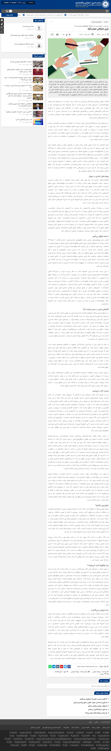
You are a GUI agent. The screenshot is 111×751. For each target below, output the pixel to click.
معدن (65, 745)
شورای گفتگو (87, 742)
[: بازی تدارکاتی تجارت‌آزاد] (52, 34)
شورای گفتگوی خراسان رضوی (72, 742)
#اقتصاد (106, 732)
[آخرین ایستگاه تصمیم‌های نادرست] (23, 46)
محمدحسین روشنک (103, 745)
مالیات (10, 742)
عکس (96, 722)
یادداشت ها (75, 727)
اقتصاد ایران (85, 727)
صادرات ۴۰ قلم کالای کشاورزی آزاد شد (96, 15)
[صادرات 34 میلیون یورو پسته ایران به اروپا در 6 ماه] (23, 88)
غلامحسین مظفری (21, 742)
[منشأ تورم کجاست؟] (23, 29)
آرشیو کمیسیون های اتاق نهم (52, 727)
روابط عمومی (75, 671)
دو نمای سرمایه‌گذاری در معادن (97, 709)
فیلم (90, 722)
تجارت (53, 736)
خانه (106, 22)
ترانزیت (34, 736)
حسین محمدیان (104, 739)
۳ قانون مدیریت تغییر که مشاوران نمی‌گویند (93, 699)
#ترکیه (98, 732)
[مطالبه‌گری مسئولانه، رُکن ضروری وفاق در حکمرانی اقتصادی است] (23, 106)
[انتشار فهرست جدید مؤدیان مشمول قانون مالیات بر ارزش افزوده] (23, 72)
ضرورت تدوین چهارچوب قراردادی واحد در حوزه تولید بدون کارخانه (20, 15)
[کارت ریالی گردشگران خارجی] (23, 121)
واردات (32, 745)
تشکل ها (66, 727)
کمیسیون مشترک (104, 748)
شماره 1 (8, 739)
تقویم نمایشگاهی (22, 736)
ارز (94, 736)
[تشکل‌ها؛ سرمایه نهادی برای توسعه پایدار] (23, 38)
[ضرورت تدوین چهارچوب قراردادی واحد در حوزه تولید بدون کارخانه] (23, 80)
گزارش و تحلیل (96, 22)
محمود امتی (75, 745)
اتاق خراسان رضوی (26, 732)
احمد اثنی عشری (104, 736)
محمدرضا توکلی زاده (88, 745)
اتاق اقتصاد (80, 732)
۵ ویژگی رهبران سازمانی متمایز (97, 706)
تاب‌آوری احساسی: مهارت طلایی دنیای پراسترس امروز (90, 702)
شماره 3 (97, 742)
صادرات (58, 742)
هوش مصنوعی (43, 745)
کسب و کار (15, 745)
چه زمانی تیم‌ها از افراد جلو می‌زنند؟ (96, 713)
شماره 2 (106, 742)
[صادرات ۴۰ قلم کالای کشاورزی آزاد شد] (23, 64)
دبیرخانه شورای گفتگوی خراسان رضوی (85, 739)
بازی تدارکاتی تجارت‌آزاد (98, 29)
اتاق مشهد (14, 732)
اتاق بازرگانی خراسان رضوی (57, 732)
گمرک (94, 748)
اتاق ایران (70, 732)
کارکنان (24, 745)
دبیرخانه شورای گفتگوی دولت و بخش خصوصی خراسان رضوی (54, 739)
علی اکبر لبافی (47, 742)
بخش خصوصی (64, 736)
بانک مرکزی (76, 736)
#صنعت (90, 732)
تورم (12, 736)
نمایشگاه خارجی (55, 745)
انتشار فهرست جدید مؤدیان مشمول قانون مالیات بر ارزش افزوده (63, 15)
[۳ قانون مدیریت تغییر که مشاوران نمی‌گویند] (23, 114)
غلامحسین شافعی (35, 742)
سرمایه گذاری (18, 739)
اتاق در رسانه (96, 727)
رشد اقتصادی (30, 739)
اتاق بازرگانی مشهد (40, 732)
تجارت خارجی (43, 736)
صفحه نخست (105, 722)
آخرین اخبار (106, 727)
